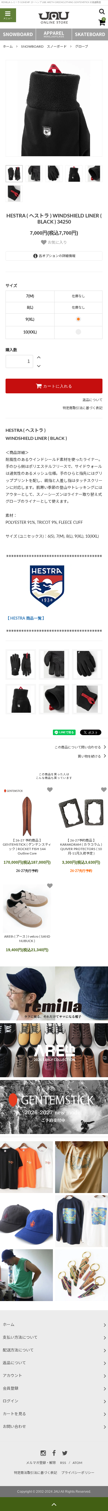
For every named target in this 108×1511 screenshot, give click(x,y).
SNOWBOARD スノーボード (44, 46)
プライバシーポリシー (77, 1472)
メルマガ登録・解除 (41, 1462)
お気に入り (57, 243)
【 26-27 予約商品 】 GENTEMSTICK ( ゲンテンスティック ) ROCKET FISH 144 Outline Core (27, 847)
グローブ (81, 46)
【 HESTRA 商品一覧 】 (26, 618)
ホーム (8, 46)
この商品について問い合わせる (78, 747)
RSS (63, 1462)
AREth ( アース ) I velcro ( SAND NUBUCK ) (27, 939)
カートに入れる (57, 386)
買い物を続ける (90, 756)
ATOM (77, 1462)
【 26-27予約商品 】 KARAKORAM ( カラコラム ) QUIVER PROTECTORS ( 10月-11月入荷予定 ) (81, 847)
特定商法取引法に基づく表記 (35, 1472)
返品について (92, 400)
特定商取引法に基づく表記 (82, 408)
